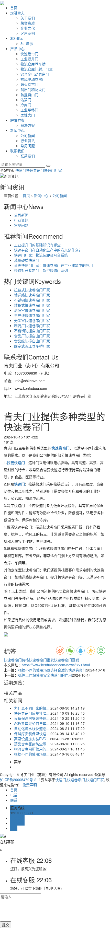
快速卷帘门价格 (16, 659)
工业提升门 (29, 58)
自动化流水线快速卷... (31, 728)
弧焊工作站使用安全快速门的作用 (45, 675)
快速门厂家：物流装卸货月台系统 (41, 255)
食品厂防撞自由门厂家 (32, 335)
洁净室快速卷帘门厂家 (32, 310)
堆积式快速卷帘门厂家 (32, 305)
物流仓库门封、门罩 (36, 69)
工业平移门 (29, 109)
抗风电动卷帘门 (33, 79)
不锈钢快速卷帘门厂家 (32, 300)
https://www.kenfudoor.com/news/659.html (56, 664)
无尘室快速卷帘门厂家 (32, 320)
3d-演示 (26, 43)
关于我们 (27, 17)
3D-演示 (16, 38)
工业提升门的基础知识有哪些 (37, 244)
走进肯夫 (17, 12)
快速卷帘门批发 (41, 659)
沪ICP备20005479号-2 (18, 779)
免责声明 (30, 784)
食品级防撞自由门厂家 (32, 340)
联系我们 (17, 150)
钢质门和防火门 (33, 89)
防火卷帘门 (29, 84)
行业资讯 (27, 140)
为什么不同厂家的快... (31, 708)
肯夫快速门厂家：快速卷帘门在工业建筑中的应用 (53, 265)
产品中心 (17, 48)
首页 (13, 7)
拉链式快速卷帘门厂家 (32, 289)
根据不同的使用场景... (31, 754)
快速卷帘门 (29, 53)
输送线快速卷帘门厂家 (32, 294)
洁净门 (25, 99)
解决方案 (17, 120)
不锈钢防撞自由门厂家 (32, 330)
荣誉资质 (27, 23)
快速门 (20, 170)
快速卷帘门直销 (66, 659)
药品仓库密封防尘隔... (31, 743)
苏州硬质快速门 (26, 260)
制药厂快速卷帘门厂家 (32, 325)
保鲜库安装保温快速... (31, 733)
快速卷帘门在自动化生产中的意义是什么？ (48, 249)
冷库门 (25, 104)
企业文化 (27, 28)
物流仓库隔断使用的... (31, 748)
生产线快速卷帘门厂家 (32, 315)
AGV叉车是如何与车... (31, 723)
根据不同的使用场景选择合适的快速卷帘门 (52, 669)
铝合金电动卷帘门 (34, 74)
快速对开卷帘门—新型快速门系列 (41, 270)
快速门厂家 (53, 170)
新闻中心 (17, 130)
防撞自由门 (29, 94)
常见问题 (27, 145)
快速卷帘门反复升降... (31, 713)
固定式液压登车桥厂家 (32, 346)
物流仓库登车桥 (33, 63)
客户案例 (27, 33)
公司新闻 (27, 135)
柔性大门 (27, 115)
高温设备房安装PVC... (31, 738)
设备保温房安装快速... (31, 718)
